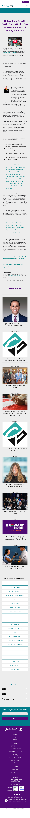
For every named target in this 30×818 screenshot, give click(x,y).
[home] (7, 5)
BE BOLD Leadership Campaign (15, 757)
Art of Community (15, 591)
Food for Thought (15, 636)
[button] (18, 2)
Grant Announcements (15, 644)
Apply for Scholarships (15, 771)
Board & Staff (15, 736)
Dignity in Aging (15, 620)
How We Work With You (15, 745)
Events (15, 632)
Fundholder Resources (15, 758)
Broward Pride (15, 603)
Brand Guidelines (15, 772)
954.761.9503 (15, 782)
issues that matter (15, 649)
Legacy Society (15, 653)
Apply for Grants (15, 769)
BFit (15, 599)
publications (15, 661)
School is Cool (15, 665)
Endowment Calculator (15, 749)
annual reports (15, 587)
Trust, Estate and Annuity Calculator (15, 751)
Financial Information (15, 737)
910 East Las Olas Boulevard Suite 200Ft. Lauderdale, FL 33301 (16, 780)
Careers (15, 739)
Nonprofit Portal (15, 766)
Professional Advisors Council (15, 657)
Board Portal (15, 740)
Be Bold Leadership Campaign (15, 595)
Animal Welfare (15, 583)
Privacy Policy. (15, 809)
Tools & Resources (15, 746)
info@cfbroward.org (15, 784)
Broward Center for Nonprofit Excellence (15, 768)
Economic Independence (15, 628)
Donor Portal (15, 755)
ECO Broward (15, 624)
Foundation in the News (15, 640)
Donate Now (25, 1)
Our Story (15, 734)
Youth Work (15, 669)
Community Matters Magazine (15, 616)
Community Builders (15, 611)
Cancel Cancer (15, 607)
